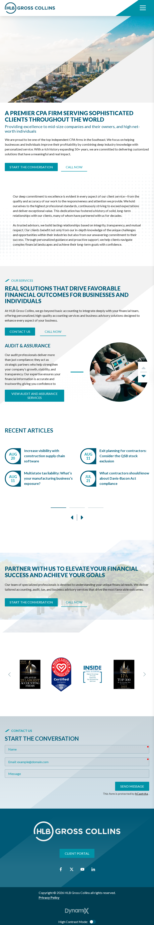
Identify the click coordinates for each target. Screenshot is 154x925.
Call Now (74, 167)
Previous (72, 517)
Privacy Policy (49, 897)
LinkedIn (93, 869)
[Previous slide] (9, 674)
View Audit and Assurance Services (34, 395)
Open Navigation (142, 8)
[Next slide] (144, 674)
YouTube (82, 869)
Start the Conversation (31, 167)
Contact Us (20, 331)
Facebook (61, 869)
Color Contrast (92, 922)
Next (143, 377)
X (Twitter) (72, 869)
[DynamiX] (77, 910)
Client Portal (77, 853)
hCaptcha (141, 793)
